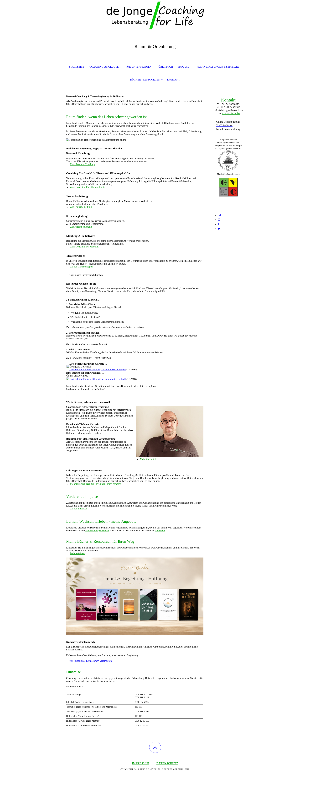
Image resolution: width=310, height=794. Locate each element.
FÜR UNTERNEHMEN (139, 66)
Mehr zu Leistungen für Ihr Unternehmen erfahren (95, 483)
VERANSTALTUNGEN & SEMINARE (217, 66)
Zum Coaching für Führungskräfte (87, 187)
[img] (155, 16)
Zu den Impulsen (78, 508)
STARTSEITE (76, 66)
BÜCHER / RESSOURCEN (145, 79)
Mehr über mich (148, 459)
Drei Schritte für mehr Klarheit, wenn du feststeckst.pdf (97, 369)
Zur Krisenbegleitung (81, 226)
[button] (155, 747)
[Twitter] (219, 228)
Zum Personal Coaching (82, 164)
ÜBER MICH (165, 66)
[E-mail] (219, 215)
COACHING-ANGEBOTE (104, 66)
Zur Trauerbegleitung (81, 207)
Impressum (140, 763)
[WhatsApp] (219, 219)
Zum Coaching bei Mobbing (84, 246)
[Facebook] (218, 224)
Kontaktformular (231, 113)
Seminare (160, 530)
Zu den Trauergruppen (81, 266)
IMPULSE (183, 66)
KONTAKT (173, 79)
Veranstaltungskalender (97, 530)
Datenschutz (167, 763)
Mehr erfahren (77, 553)
